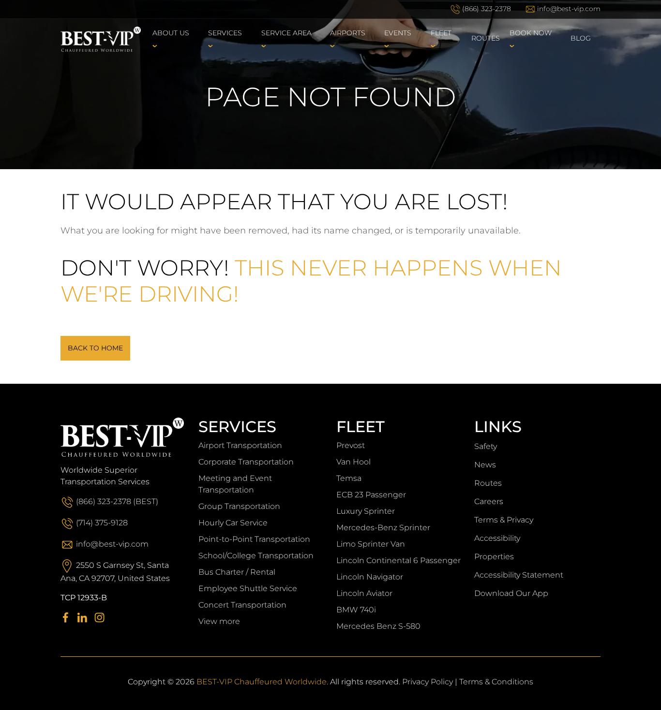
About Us (170, 33)
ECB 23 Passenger (371, 494)
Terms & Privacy (503, 519)
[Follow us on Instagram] (101, 617)
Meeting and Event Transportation (235, 484)
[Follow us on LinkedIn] (84, 617)
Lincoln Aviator (364, 593)
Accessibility (497, 538)
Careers (488, 501)
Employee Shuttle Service (247, 588)
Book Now (531, 33)
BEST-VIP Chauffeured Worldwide (261, 681)
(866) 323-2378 (486, 8)
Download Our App (511, 593)
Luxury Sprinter (365, 511)
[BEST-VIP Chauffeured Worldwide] (100, 38)
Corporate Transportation (246, 461)
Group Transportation (239, 506)
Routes (485, 38)
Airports (347, 33)
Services (225, 33)
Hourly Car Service (233, 522)
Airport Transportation (240, 445)
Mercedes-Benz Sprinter (383, 527)
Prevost (350, 445)
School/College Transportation (256, 555)
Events (397, 33)
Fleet (441, 33)
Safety (485, 446)
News (485, 464)
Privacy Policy (427, 681)
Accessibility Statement (518, 575)
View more (219, 621)
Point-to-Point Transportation (254, 539)
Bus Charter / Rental (236, 572)
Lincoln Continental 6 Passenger (398, 560)
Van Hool (353, 461)
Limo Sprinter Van (370, 544)
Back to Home (95, 348)
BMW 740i (356, 609)
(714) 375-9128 (102, 522)
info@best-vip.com (569, 8)
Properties (494, 556)
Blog (581, 38)
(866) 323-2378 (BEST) (117, 501)
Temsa (348, 478)
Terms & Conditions (496, 681)
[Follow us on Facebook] (67, 617)
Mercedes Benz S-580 (378, 626)
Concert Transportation (242, 604)
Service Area (286, 33)
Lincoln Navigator (369, 576)
